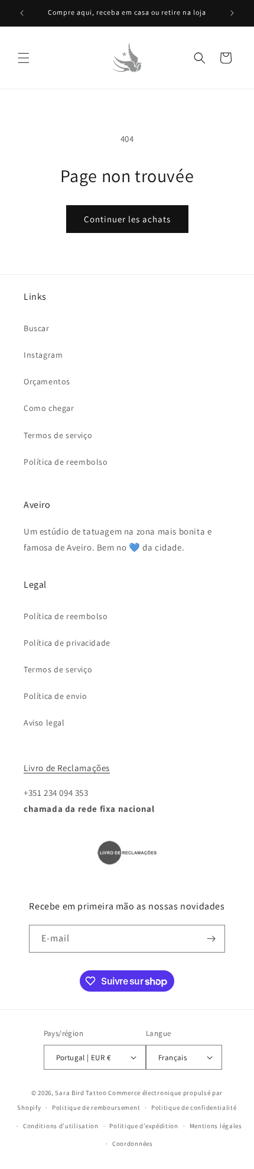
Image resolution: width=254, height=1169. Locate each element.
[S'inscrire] (211, 939)
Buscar (37, 328)
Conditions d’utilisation (61, 1126)
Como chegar (49, 408)
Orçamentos (47, 381)
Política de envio (55, 696)
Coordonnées (132, 1143)
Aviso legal (44, 722)
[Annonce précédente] (22, 13)
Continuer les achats (127, 219)
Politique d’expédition (143, 1126)
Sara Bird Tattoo (80, 1093)
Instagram (43, 354)
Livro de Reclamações (67, 767)
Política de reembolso (66, 461)
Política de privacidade (67, 642)
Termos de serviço (58, 435)
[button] (24, 58)
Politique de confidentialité (194, 1107)
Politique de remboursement (96, 1107)
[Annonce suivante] (232, 13)
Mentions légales (216, 1126)
